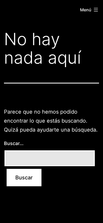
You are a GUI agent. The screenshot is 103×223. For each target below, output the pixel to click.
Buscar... (14, 143)
